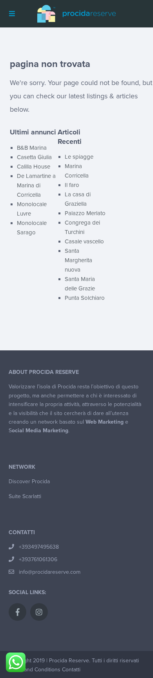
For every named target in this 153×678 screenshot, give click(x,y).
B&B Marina (32, 147)
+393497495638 (39, 547)
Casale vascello (84, 241)
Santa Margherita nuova (78, 260)
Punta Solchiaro (85, 297)
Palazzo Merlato (85, 213)
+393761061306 (38, 559)
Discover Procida (29, 481)
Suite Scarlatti (25, 496)
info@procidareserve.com (49, 572)
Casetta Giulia (34, 157)
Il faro (72, 185)
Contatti (71, 669)
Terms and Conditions (34, 669)
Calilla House (33, 166)
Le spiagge (79, 156)
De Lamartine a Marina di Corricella (36, 185)
